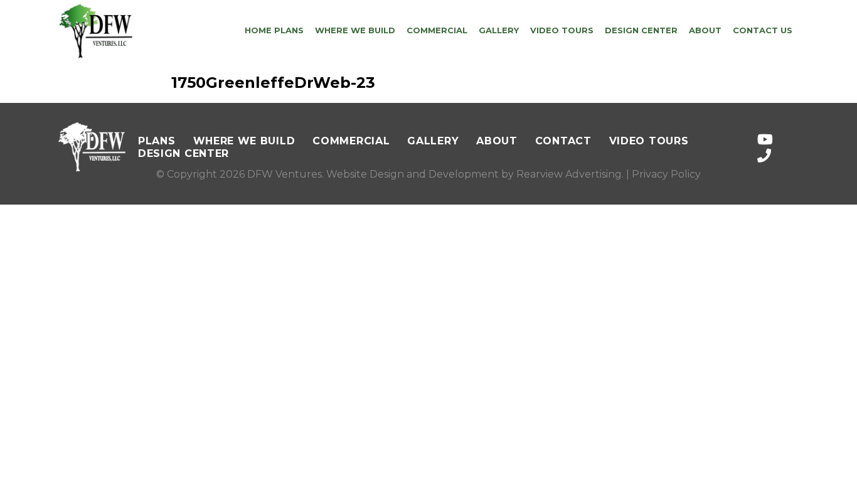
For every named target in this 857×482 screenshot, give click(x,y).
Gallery (499, 30)
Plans (157, 141)
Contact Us (762, 30)
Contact (563, 141)
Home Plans (274, 30)
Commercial (437, 30)
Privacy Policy (666, 174)
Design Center (641, 30)
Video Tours (562, 30)
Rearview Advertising (569, 174)
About (705, 30)
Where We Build (355, 30)
